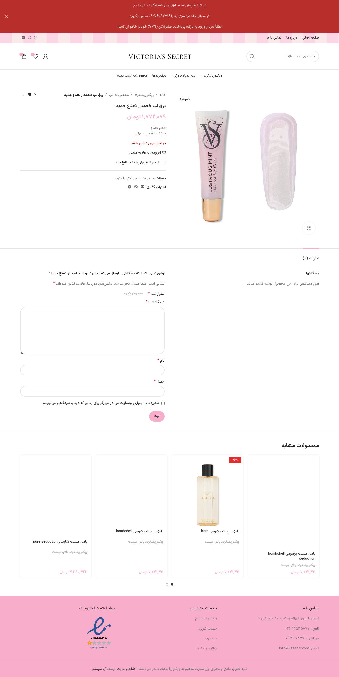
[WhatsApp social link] (30, 38)
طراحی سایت (126, 669)
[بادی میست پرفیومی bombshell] (131, 490)
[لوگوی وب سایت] (159, 56)
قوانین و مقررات (205, 648)
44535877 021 (298, 628)
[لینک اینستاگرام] (36, 38)
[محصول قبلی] (35, 95)
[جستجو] (252, 56)
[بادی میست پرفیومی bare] (207, 490)
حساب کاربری (207, 628)
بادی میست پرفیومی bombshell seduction (291, 556)
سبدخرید (210, 638)
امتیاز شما (156, 294)
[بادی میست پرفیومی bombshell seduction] (283, 501)
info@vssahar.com (294, 648)
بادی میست (288, 565)
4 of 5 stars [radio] (129, 294)
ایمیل (159, 382)
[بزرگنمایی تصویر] (309, 228)
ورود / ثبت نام (206, 618)
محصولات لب (119, 95)
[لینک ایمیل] (142, 187)
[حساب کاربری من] (46, 56)
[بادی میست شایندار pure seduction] (55, 495)
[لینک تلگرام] (23, 38)
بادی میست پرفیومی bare (220, 531)
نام (161, 361)
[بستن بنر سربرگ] (6, 16)
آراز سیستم (99, 669)
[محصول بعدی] (23, 95)
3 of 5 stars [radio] (133, 294)
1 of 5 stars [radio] (141, 294)
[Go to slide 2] (167, 584)
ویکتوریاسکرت (144, 95)
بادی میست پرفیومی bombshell (139, 531)
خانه (162, 95)
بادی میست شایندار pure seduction (60, 541)
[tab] (311, 256)
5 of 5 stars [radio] (126, 294)
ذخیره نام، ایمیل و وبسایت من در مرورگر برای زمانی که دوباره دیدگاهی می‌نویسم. (100, 403)
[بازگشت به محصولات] (29, 95)
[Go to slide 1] (172, 584)
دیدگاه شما (155, 302)
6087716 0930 (296, 638)
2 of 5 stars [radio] (137, 294)
